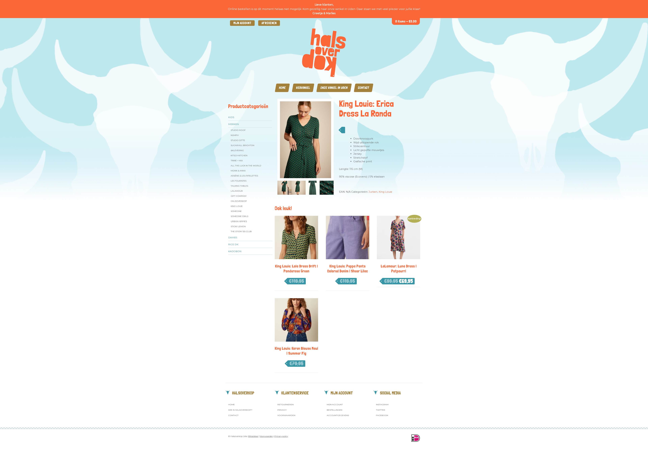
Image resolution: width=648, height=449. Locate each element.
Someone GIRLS (239, 216)
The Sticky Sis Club (241, 231)
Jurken (373, 191)
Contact (364, 88)
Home (282, 88)
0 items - (406, 21)
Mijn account (242, 23)
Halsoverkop (239, 201)
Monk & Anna (238, 170)
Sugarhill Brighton (242, 145)
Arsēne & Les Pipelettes (244, 175)
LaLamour (237, 191)
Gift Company (239, 196)
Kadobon (234, 251)
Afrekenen (269, 23)
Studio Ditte (238, 140)
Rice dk (233, 244)
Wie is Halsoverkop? (240, 410)
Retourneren (285, 404)
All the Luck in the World (246, 165)
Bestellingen (334, 410)
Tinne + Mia (237, 160)
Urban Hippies (239, 221)
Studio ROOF (238, 130)
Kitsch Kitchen (239, 155)
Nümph (235, 135)
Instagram (382, 404)
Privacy (282, 410)
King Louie (237, 206)
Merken (233, 124)
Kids (231, 117)
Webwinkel (303, 88)
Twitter (380, 410)
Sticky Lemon (238, 226)
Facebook (382, 415)
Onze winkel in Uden (334, 88)
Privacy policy (281, 436)
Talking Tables (239, 186)
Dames (232, 237)
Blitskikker (253, 436)
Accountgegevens (338, 415)
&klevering (237, 150)
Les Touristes (238, 180)
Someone (236, 211)
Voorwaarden (286, 415)
